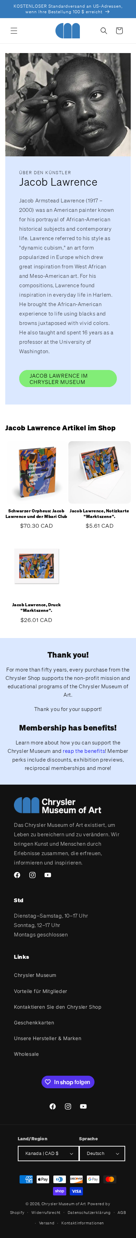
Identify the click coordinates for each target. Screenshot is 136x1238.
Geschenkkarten (34, 1022)
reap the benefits (84, 750)
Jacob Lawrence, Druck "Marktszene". (36, 607)
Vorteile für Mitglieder (40, 991)
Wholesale (26, 1054)
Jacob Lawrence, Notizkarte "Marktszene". (99, 513)
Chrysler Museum (35, 975)
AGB (122, 1212)
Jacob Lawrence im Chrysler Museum (59, 378)
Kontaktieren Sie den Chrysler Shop (57, 1007)
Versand (47, 1223)
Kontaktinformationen (82, 1223)
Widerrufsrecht (46, 1212)
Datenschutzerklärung (89, 1212)
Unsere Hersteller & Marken (48, 1038)
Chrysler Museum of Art (63, 1203)
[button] (14, 30)
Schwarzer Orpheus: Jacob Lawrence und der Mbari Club (36, 513)
